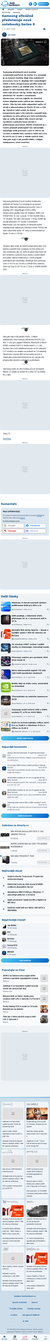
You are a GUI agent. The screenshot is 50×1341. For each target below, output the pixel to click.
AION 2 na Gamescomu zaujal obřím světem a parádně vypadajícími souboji (20, 976)
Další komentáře (25, 816)
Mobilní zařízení (31, 9)
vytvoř (22, 518)
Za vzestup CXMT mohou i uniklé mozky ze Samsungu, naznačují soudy (30, 645)
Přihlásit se (43, 4)
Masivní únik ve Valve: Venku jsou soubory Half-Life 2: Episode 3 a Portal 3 (21, 997)
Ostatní (19, 9)
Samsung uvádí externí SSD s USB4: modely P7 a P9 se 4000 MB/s (30, 710)
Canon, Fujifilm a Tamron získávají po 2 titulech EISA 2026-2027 (36, 1278)
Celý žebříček (25, 960)
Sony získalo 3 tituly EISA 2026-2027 (35, 1287)
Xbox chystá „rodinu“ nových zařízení (12, 1267)
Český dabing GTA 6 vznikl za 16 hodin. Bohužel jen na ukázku (20, 1007)
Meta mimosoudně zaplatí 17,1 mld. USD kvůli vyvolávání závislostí (29, 671)
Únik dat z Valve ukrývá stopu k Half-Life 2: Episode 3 (19, 1017)
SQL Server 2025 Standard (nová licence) (12, 1170)
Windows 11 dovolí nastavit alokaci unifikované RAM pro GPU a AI (29, 604)
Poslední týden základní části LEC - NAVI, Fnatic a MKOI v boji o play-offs (11, 1231)
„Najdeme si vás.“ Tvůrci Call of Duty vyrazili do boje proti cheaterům (36, 1143)
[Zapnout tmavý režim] (35, 4)
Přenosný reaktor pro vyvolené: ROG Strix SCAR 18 (30, 658)
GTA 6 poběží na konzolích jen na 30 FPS (12, 1187)
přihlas (39, 515)
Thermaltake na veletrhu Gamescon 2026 (30, 697)
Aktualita (11, 9)
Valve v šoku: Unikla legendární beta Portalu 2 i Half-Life (12, 1133)
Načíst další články (25, 738)
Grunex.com (7, 991)
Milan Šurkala (17, 609)
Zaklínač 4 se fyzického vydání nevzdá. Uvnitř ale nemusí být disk (20, 987)
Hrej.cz (5, 1012)
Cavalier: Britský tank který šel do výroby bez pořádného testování (36, 1221)
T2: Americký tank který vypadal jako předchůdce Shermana (35, 1240)
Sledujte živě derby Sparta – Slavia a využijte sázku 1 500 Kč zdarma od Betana (30, 633)
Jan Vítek (12, 35)
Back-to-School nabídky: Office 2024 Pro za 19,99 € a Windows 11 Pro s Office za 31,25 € (30, 725)
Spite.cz (6, 981)
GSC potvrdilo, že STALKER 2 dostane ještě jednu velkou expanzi (36, 1193)
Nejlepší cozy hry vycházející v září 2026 (10, 1275)
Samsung (16, 12)
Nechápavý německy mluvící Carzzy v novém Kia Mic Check (12, 1240)
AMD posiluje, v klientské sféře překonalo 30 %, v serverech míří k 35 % (29, 618)
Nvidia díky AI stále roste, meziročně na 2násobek (30, 684)
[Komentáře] (44, 29)
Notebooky (6, 12)
